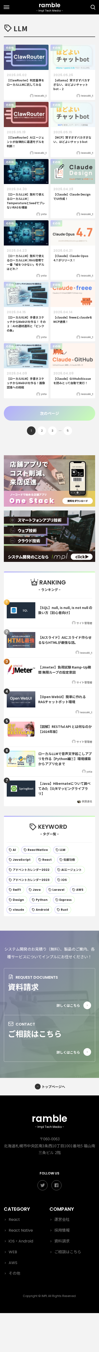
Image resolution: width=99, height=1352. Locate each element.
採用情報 (62, 1230)
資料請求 (23, 986)
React (14, 1219)
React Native (21, 1230)
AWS (13, 1263)
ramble (49, 1120)
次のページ (49, 413)
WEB (13, 1252)
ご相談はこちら (35, 1033)
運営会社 (62, 1219)
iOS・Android (21, 1241)
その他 (14, 1273)
